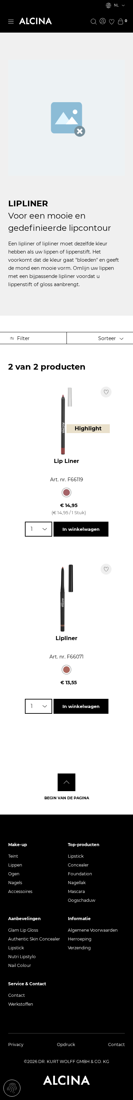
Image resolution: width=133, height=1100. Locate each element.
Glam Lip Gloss (23, 930)
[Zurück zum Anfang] (66, 782)
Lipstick (76, 856)
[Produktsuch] (94, 22)
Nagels (15, 882)
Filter (23, 338)
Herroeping (79, 938)
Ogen (13, 873)
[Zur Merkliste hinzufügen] (106, 392)
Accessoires (20, 891)
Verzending (79, 947)
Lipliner (66, 638)
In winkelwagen (81, 529)
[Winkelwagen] (120, 22)
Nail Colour (19, 965)
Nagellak (77, 882)
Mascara (76, 891)
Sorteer (107, 338)
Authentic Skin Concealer (34, 938)
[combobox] (38, 529)
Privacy (16, 1044)
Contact (16, 995)
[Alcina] (35, 21)
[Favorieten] (111, 22)
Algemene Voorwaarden (93, 930)
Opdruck (66, 1044)
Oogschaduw (81, 900)
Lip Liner (66, 461)
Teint (13, 856)
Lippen (15, 865)
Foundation (80, 873)
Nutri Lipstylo (22, 956)
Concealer (78, 865)
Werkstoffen (20, 1004)
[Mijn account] (102, 21)
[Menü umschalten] (11, 21)
